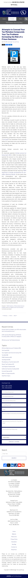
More (20, 19)
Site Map (14, 544)
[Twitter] (8, 465)
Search (14, 458)
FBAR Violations (10, 306)
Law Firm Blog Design (14, 576)
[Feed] (23, 465)
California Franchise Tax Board (10, 368)
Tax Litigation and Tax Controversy (15, 307)
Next (15, 315)
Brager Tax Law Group (18, 569)
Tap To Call (14, 4)
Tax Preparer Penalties (8, 366)
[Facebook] (5, 465)
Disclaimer (14, 541)
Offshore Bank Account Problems (11, 348)
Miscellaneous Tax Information (10, 362)
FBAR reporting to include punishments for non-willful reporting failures (14, 172)
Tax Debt (5, 355)
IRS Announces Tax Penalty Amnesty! (11, 340)
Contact (12, 19)
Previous (5, 315)
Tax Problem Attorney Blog (14, 12)
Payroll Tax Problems (8, 364)
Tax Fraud (5, 350)
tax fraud (5, 139)
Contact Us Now (14, 441)
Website (14, 534)
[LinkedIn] (12, 465)
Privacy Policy (14, 539)
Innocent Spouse (7, 371)
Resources (14, 536)
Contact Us (14, 547)
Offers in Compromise (8, 373)
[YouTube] (19, 465)
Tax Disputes (6, 359)
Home (4, 19)
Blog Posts (14, 549)
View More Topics (6, 375)
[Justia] (15, 465)
